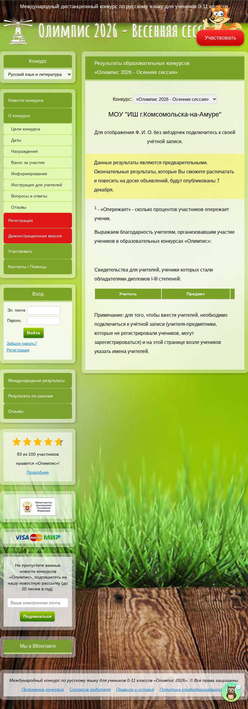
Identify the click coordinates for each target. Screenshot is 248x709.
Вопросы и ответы (29, 196)
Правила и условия (135, 689)
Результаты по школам (30, 395)
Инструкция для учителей (36, 184)
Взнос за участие (28, 162)
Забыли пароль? (22, 343)
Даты (16, 140)
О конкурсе (19, 115)
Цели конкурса (25, 129)
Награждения (24, 151)
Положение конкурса (42, 689)
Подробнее (38, 472)
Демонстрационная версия (35, 235)
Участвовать (220, 38)
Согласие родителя (90, 689)
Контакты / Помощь (27, 266)
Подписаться (37, 616)
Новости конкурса (25, 100)
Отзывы (18, 207)
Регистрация (20, 220)
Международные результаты (36, 380)
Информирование (29, 173)
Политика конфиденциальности (193, 689)
